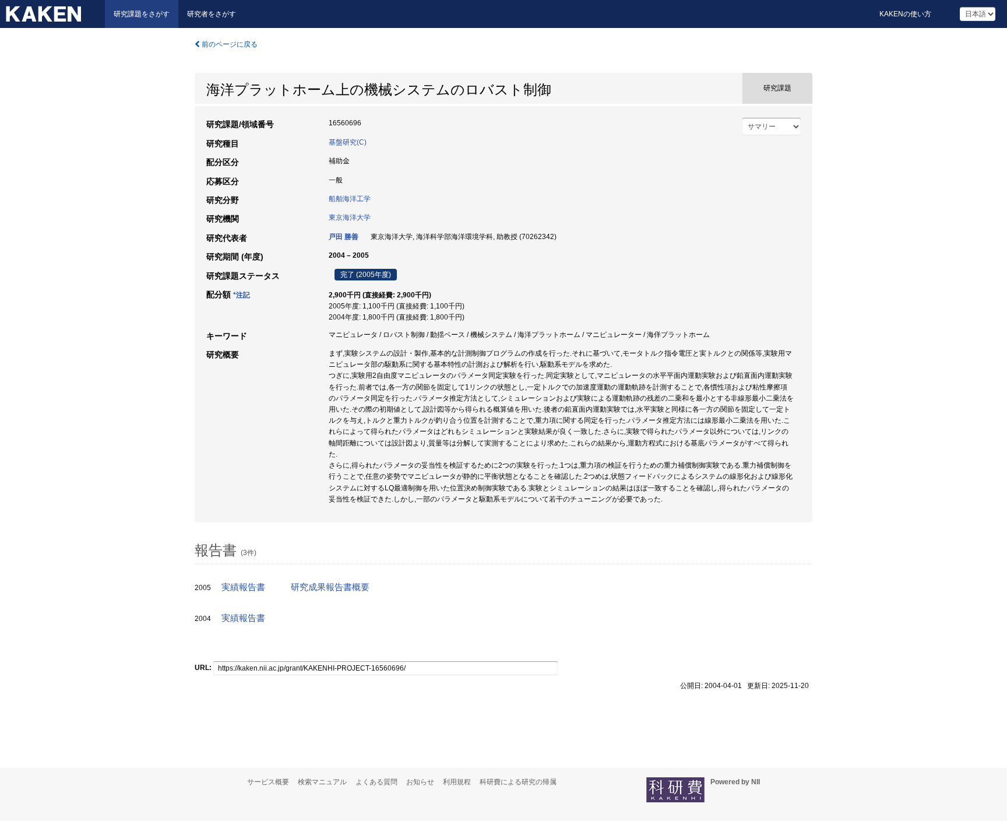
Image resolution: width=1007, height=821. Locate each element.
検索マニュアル (322, 782)
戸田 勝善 (343, 237)
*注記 (241, 295)
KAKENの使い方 (905, 14)
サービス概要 (268, 782)
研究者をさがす (211, 14)
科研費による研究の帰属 (518, 782)
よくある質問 (376, 782)
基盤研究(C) (348, 142)
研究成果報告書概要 (330, 587)
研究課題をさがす (142, 14)
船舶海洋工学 (350, 199)
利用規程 (457, 782)
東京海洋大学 (350, 217)
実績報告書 (243, 587)
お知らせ (420, 782)
